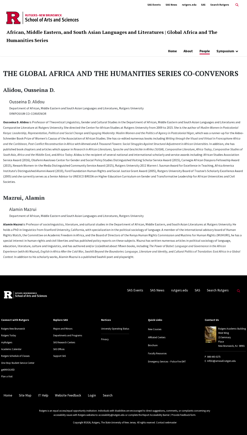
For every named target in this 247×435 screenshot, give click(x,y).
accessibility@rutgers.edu (111, 414)
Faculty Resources (157, 353)
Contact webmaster (166, 422)
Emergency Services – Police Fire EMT (167, 361)
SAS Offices (58, 349)
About (188, 51)
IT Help (43, 395)
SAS (203, 4)
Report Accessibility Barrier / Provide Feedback (166, 414)
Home (172, 51)
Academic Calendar (11, 349)
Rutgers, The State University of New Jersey (114, 422)
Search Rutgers (219, 4)
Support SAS (59, 355)
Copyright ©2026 (82, 422)
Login (92, 395)
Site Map (25, 395)
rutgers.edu (189, 4)
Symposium (225, 51)
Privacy (105, 339)
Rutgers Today (8, 335)
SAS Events (154, 4)
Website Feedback (68, 395)
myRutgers (6, 342)
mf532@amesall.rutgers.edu (221, 360)
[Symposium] (236, 51)
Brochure (152, 345)
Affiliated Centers (156, 337)
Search (108, 395)
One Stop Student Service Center (17, 362)
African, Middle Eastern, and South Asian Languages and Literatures (85, 32)
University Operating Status (115, 328)
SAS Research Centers (64, 342)
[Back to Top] (238, 425)
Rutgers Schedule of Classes (15, 355)
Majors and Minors (62, 328)
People (205, 51)
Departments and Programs (67, 335)
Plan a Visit (7, 376)
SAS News (171, 4)
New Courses (154, 329)
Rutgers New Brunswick (13, 328)
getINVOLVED (8, 369)
